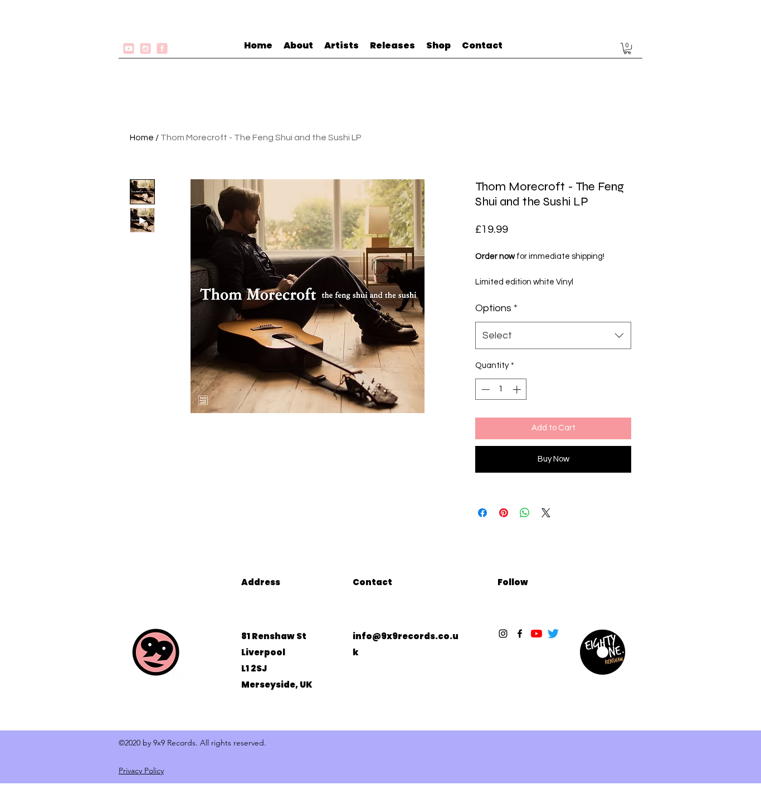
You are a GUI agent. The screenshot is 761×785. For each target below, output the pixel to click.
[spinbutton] (501, 389)
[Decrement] (484, 389)
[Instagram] (503, 633)
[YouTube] (536, 633)
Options (496, 308)
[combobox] (553, 336)
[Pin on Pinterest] (503, 512)
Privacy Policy (141, 771)
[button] (627, 48)
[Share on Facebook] (482, 512)
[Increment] (517, 389)
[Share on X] (546, 512)
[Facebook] (519, 633)
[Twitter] (553, 633)
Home (142, 137)
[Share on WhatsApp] (524, 512)
